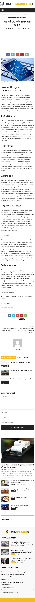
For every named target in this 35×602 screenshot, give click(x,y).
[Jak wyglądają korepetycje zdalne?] (5, 373)
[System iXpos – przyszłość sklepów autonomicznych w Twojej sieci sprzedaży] (17, 450)
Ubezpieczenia (5, 579)
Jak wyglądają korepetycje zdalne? (21, 370)
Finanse (13, 554)
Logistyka (13, 490)
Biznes (2, 461)
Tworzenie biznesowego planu (9, 592)
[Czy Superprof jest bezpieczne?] (5, 381)
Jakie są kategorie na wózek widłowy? (20, 489)
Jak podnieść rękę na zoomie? (20, 362)
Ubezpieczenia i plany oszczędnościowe (12, 582)
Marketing (13, 509)
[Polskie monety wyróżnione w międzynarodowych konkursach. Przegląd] (5, 552)
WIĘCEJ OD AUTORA (22, 358)
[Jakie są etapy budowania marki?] (5, 499)
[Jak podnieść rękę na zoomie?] (5, 364)
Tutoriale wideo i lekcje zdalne (20, 17)
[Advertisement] (17, 41)
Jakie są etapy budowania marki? (19, 497)
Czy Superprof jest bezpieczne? (20, 379)
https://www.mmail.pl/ (7, 307)
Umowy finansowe (6, 590)
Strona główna (4, 14)
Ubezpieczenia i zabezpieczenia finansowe (12, 574)
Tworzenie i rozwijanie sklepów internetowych (13, 572)
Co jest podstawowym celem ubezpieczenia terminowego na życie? (26, 330)
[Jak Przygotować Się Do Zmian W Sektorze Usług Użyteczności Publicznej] (5, 561)
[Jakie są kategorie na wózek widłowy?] (5, 491)
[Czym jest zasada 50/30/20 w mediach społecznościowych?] (5, 507)
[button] (32, 10)
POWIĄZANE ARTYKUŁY (8, 358)
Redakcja (10, 28)
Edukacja (10, 17)
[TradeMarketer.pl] (17, 4)
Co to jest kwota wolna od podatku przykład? (8, 329)
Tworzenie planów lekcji (7, 587)
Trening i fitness (5, 584)
